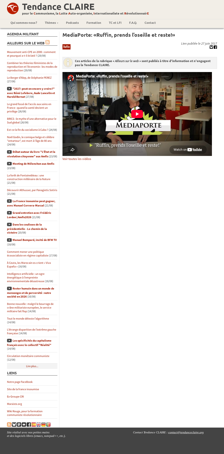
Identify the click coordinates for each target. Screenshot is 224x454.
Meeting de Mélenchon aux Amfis (33, 164)
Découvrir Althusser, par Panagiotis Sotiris (32, 190)
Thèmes (51, 22)
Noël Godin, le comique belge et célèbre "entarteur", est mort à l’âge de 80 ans (30, 139)
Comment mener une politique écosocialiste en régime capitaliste (27, 253)
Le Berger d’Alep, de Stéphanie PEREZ (29, 78)
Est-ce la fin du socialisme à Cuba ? (27, 130)
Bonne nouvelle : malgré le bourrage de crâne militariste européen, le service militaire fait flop (30, 307)
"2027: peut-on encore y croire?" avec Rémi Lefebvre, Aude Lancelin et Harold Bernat (31, 93)
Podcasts (72, 22)
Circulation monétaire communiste (28, 356)
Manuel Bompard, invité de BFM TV (35, 240)
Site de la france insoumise (23, 389)
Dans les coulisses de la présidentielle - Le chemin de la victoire (27, 228)
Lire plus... (32, 366)
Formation (93, 22)
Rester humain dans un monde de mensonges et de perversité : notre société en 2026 (30, 292)
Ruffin (66, 47)
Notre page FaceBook (20, 382)
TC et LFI (115, 22)
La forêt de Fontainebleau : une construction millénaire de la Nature (28, 177)
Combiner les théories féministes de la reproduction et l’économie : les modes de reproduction (32, 66)
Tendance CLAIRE (58, 6)
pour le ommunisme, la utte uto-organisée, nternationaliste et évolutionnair (85, 13)
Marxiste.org (14, 404)
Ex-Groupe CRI (15, 396)
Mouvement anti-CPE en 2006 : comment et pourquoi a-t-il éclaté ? (31, 54)
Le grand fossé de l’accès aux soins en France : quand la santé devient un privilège (29, 107)
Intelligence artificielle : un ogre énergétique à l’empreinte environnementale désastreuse (25, 277)
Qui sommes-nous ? (23, 22)
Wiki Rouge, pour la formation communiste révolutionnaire (25, 413)
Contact (150, 22)
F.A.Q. (133, 22)
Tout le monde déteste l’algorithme (28, 318)
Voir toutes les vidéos (76, 159)
